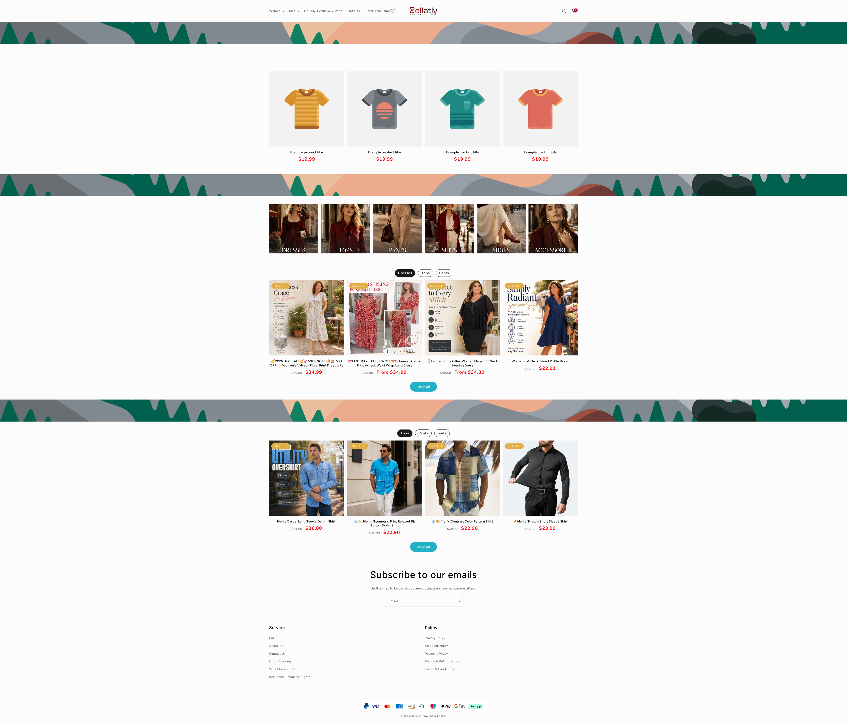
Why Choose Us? (282, 669)
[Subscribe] (458, 601)
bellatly (416, 715)
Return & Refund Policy (442, 661)
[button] (276, 11)
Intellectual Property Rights (289, 677)
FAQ (272, 638)
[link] (306, 157)
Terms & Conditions (439, 669)
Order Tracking (280, 661)
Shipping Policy (436, 646)
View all (423, 387)
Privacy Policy (435, 638)
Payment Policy (436, 654)
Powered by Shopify (434, 715)
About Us (276, 646)
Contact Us (277, 654)
